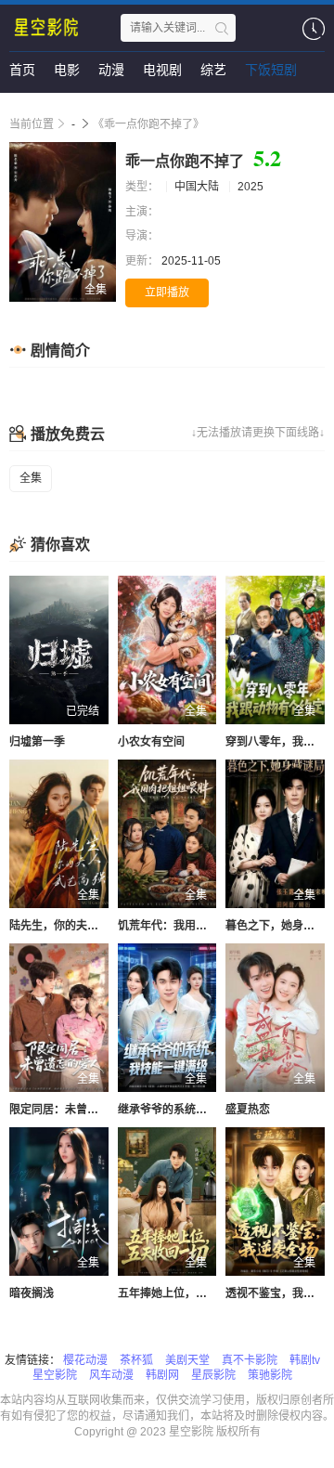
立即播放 (167, 292)
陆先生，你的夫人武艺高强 (76, 925)
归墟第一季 (37, 741)
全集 (30, 478)
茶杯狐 (136, 1360)
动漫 (111, 69)
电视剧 (162, 69)
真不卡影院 (249, 1360)
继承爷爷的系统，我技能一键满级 (201, 1109)
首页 (22, 69)
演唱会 (159, 106)
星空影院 (54, 1375)
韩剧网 (162, 1375)
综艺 (213, 69)
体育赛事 (96, 106)
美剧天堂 (187, 1360)
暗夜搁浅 (31, 1293)
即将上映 (224, 106)
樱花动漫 (85, 1360)
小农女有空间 (151, 741)
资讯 (281, 106)
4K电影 (30, 106)
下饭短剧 (271, 69)
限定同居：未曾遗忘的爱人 (76, 1109)
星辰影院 (213, 1375)
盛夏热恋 (247, 1109)
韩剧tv (304, 1360)
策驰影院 (270, 1375)
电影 (67, 69)
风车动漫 (111, 1375)
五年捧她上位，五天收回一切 (190, 1293)
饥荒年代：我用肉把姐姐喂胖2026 (203, 925)
